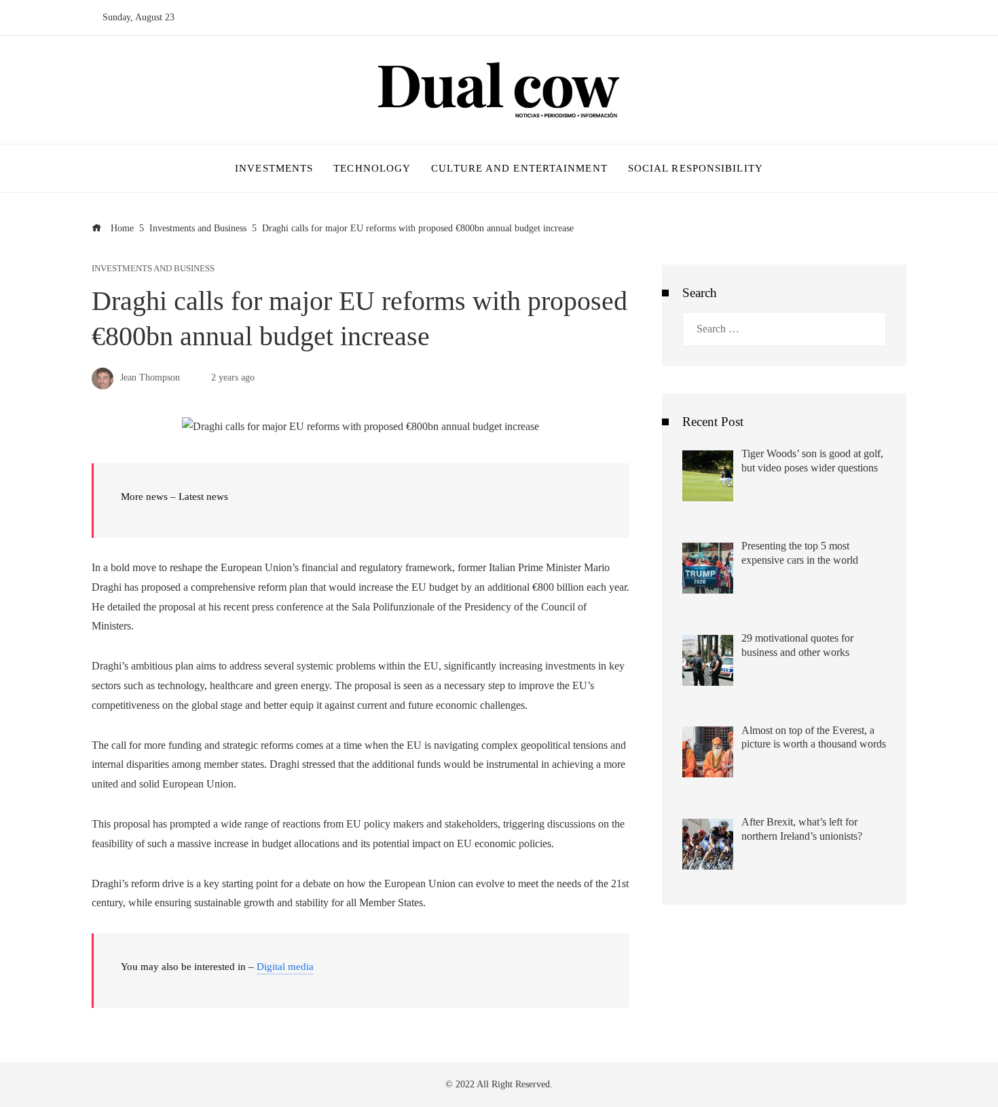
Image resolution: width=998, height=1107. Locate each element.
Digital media (285, 966)
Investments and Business (153, 269)
